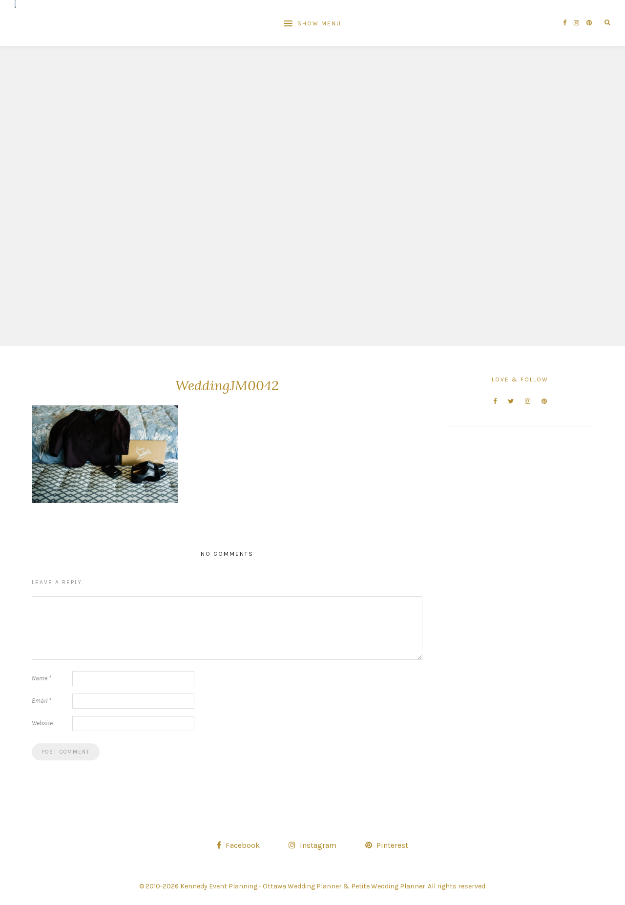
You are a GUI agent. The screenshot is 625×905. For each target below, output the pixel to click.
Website (42, 723)
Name (41, 678)
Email (41, 700)
